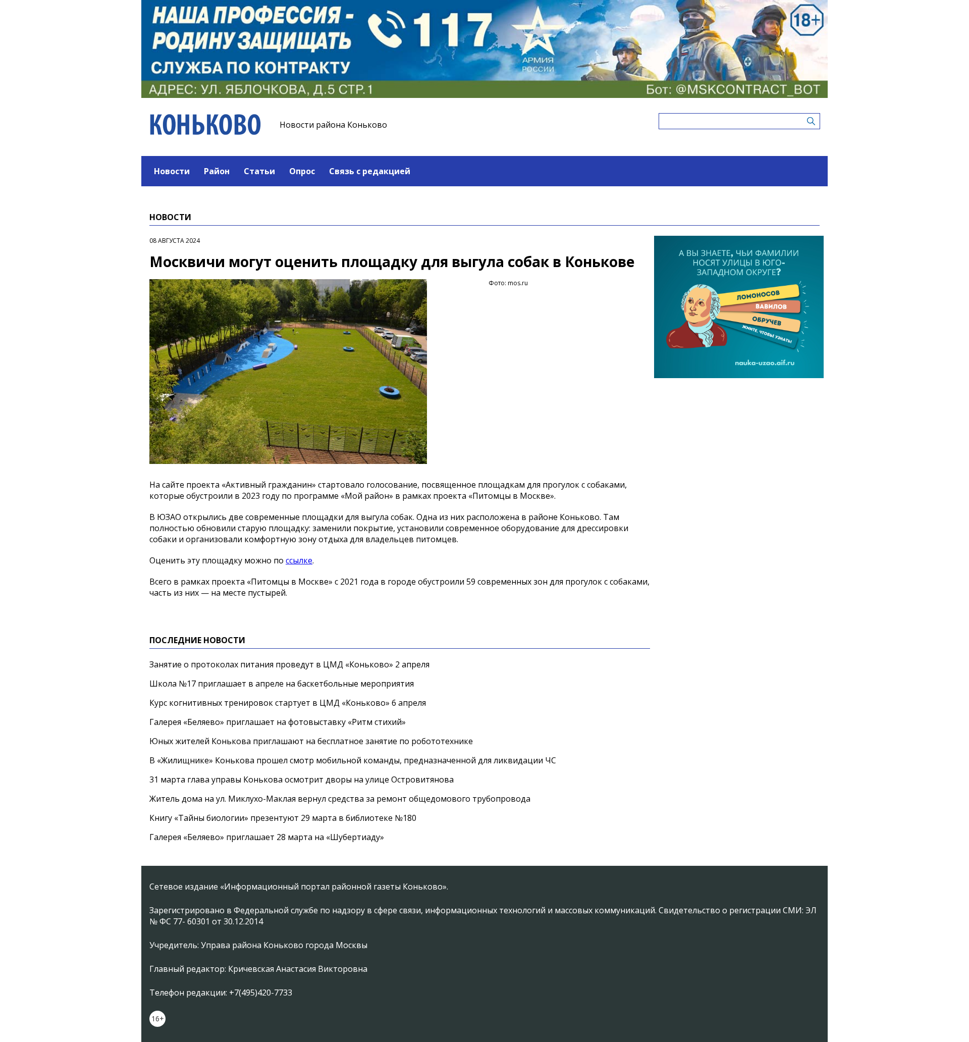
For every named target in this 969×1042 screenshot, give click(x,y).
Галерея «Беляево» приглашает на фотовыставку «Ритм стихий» (277, 721)
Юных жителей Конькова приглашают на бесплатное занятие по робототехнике (311, 741)
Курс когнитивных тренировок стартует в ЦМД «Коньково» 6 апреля (287, 702)
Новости (172, 171)
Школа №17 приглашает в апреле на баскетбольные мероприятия (281, 683)
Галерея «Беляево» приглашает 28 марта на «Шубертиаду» (266, 837)
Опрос (302, 171)
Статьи (259, 171)
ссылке (299, 560)
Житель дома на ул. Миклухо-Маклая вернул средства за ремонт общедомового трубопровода (339, 798)
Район (217, 171)
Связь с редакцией (369, 171)
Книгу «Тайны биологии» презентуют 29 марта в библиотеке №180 (282, 817)
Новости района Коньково (333, 125)
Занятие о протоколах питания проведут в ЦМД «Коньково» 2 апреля (289, 664)
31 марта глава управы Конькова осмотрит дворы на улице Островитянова (301, 779)
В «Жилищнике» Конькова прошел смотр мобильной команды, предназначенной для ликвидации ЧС (352, 760)
